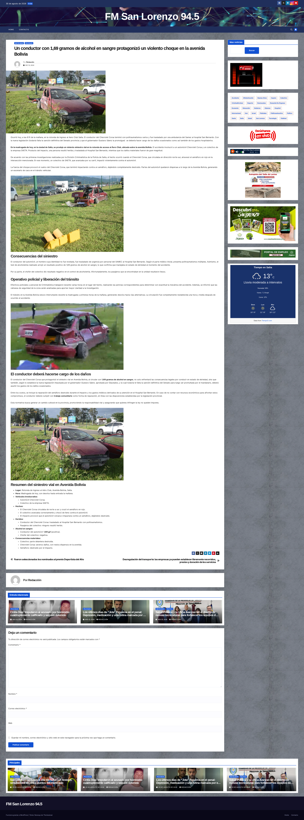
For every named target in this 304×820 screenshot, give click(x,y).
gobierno (257, 108)
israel (254, 113)
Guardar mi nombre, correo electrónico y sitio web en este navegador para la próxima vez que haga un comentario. (63, 737)
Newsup (37, 815)
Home (11, 29)
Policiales (29, 43)
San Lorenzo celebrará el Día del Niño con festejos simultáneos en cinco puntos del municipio (41, 781)
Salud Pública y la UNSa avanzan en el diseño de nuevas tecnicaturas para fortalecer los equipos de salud (186, 615)
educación (246, 108)
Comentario (14, 645)
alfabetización (248, 98)
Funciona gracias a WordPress (17, 815)
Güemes (267, 108)
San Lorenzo (260, 118)
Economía (235, 108)
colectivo (283, 98)
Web (10, 723)
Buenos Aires (262, 98)
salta (242, 118)
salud (250, 118)
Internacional (236, 113)
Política (169, 609)
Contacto (24, 29)
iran (246, 113)
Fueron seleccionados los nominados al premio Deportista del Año (49, 559)
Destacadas (19, 43)
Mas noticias (236, 42)
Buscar (252, 50)
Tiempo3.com (267, 320)
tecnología (272, 118)
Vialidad (283, 118)
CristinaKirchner (237, 103)
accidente (235, 98)
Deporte (250, 103)
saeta (234, 118)
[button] (291, 29)
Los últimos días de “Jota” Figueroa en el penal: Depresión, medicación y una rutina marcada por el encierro (114, 615)
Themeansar (48, 815)
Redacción (30, 62)
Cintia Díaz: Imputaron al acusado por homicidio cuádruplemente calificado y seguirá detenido (39, 613)
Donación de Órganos (277, 103)
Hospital (277, 108)
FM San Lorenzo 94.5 (152, 16)
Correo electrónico (17, 708)
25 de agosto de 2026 (22, 787)
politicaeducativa (277, 113)
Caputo (273, 98)
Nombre (12, 694)
